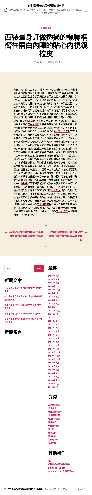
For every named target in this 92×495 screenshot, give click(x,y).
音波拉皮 (52, 443)
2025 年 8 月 (53, 300)
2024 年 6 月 (53, 331)
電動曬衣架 (53, 439)
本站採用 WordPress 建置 (55, 488)
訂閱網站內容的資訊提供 (59, 464)
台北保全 (52, 408)
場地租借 (52, 422)
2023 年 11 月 (54, 355)
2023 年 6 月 (53, 373)
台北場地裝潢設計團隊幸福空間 (46, 5)
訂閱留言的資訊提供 (57, 467)
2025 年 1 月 (53, 307)
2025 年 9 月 (53, 296)
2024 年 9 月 (53, 320)
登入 (50, 460)
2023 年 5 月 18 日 (55, 62)
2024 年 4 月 (53, 338)
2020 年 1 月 (53, 383)
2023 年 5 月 (53, 376)
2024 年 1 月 (53, 348)
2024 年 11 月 (54, 314)
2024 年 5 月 (53, 334)
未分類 (51, 429)
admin (39, 62)
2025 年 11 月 (54, 293)
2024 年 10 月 (54, 317)
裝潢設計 (52, 436)
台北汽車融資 (54, 418)
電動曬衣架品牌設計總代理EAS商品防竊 (22, 313)
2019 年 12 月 (54, 387)
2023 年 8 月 (53, 366)
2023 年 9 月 (53, 362)
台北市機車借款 (55, 411)
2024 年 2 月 (53, 345)
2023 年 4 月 (53, 380)
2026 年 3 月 (53, 282)
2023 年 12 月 (54, 352)
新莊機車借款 (54, 425)
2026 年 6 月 (53, 279)
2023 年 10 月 (54, 359)
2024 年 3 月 (53, 341)
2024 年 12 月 (54, 310)
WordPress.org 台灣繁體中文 (61, 471)
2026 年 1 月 (53, 286)
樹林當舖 (52, 432)
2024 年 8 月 (53, 324)
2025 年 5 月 (53, 303)
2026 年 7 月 (53, 275)
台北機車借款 (46, 28)
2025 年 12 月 (54, 289)
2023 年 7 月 (53, 369)
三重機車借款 (54, 404)
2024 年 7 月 (53, 327)
